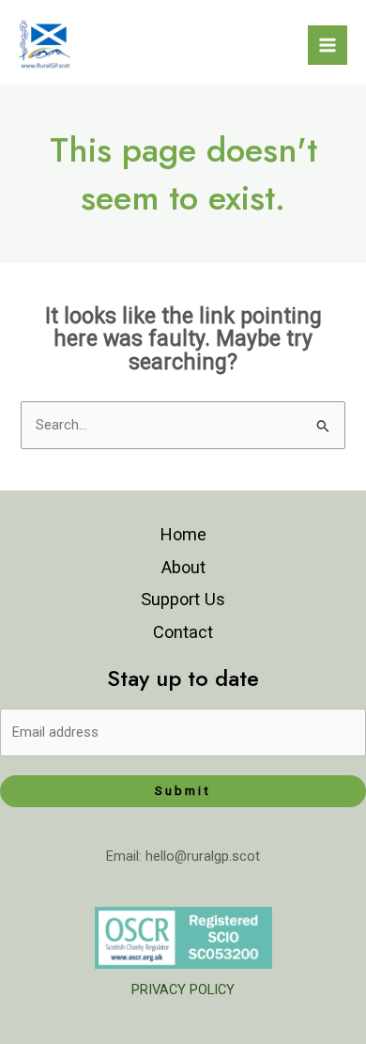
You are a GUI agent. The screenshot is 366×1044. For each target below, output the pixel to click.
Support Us (183, 599)
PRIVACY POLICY (183, 989)
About (183, 567)
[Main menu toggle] (327, 45)
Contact (183, 632)
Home (183, 534)
